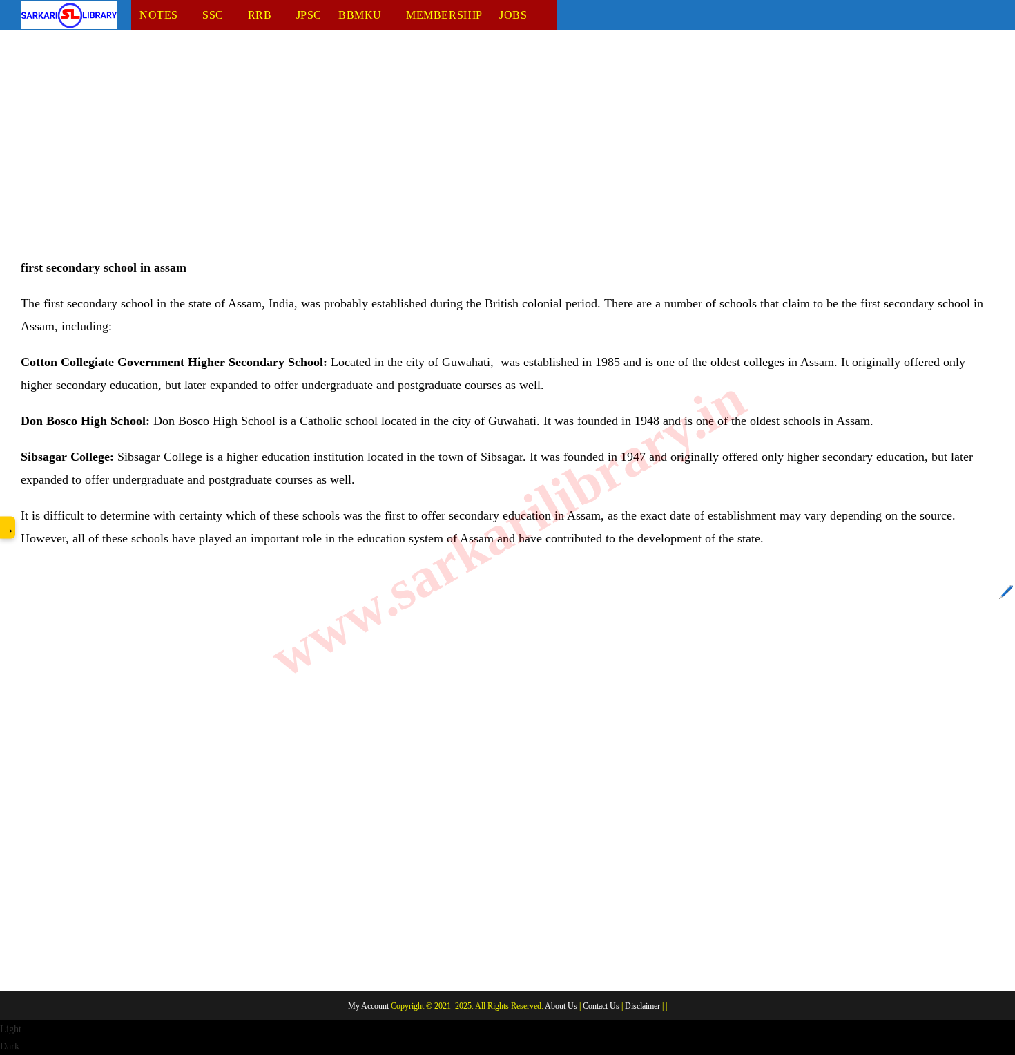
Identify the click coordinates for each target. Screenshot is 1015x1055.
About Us (561, 1006)
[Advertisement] (435, 154)
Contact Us (601, 1006)
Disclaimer (642, 1006)
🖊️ (1006, 592)
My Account (368, 1006)
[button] (507, 1037)
